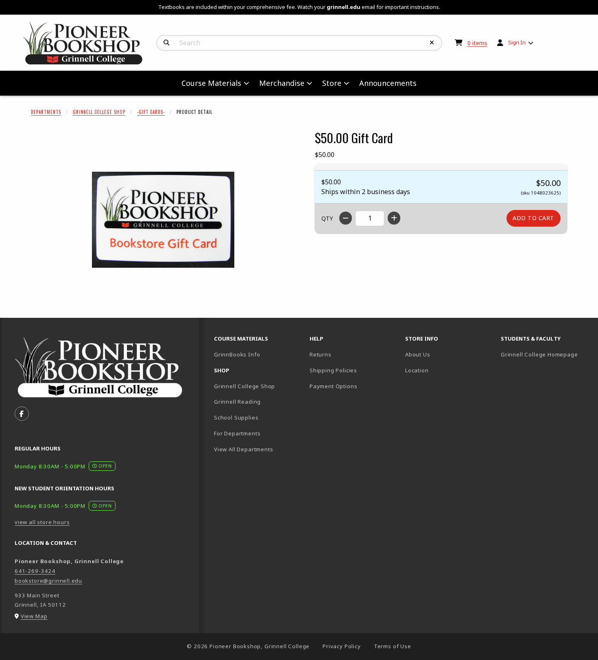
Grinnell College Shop (99, 112)
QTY (327, 218)
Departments (46, 112)
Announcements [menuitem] (388, 83)
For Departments (237, 433)
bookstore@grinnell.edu (48, 580)
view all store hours (42, 522)
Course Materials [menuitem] (211, 83)
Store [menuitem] (331, 83)
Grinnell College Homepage (545, 354)
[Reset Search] (432, 43)
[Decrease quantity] (345, 218)
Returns (321, 354)
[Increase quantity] (394, 218)
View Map (34, 616)
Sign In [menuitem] (517, 42)
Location (417, 370)
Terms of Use (392, 646)
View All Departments (243, 449)
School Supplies (236, 417)
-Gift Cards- (151, 112)
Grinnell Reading (237, 401)
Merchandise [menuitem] (281, 83)
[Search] (166, 43)
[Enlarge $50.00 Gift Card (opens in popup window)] (163, 220)
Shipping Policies (333, 370)
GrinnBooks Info (258, 354)
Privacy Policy (342, 646)
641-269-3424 (35, 571)
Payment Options (333, 386)
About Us (417, 354)
